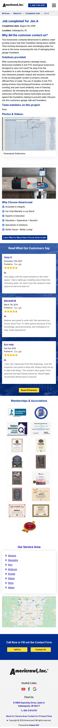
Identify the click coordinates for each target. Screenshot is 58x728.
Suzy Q (8, 257)
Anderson (12, 569)
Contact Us (40, 650)
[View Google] (35, 689)
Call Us (17, 650)
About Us (17, 13)
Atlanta (11, 578)
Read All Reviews (29, 390)
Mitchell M (10, 300)
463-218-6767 (38, 5)
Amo (10, 564)
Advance (12, 555)
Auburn (11, 587)
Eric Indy (9, 344)
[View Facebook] (29, 689)
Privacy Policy (45, 716)
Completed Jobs (32, 13)
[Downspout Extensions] (29, 133)
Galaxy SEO (34, 725)
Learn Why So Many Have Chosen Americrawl (24, 237)
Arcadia (11, 574)
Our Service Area (29, 547)
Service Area (21, 716)
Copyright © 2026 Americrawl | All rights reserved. (30, 720)
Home (7, 13)
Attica (10, 583)
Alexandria (13, 560)
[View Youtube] (23, 689)
